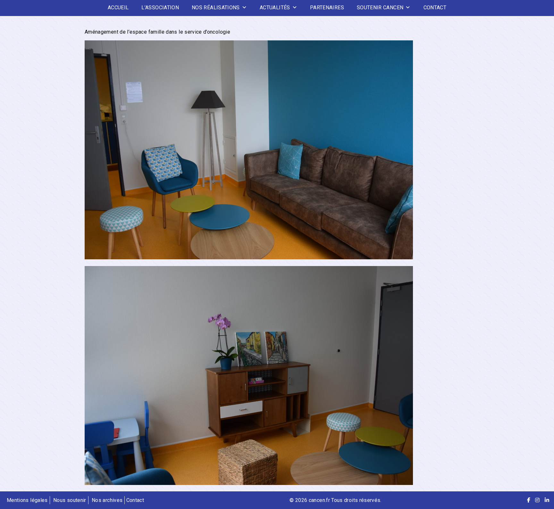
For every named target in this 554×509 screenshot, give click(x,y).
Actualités (275, 7)
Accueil (118, 7)
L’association (160, 7)
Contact (435, 7)
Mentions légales (27, 500)
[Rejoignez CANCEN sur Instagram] (537, 500)
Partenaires (327, 7)
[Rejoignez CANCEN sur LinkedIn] (547, 500)
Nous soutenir (69, 500)
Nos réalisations (216, 7)
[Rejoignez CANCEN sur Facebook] (528, 500)
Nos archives (107, 500)
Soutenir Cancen (380, 7)
